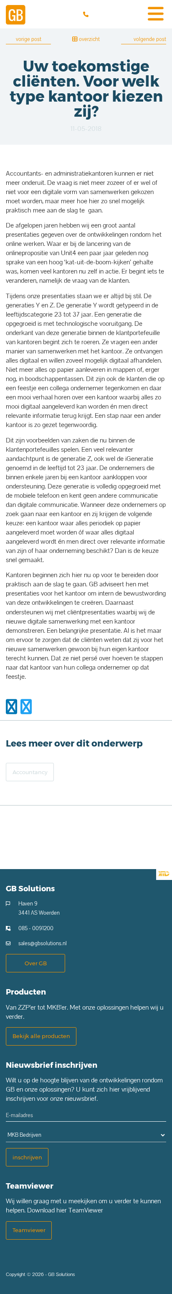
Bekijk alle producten (41, 1036)
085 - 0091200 (35, 928)
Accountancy (30, 772)
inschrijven (27, 1157)
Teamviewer (29, 1230)
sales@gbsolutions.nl (42, 943)
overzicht (89, 39)
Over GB (36, 963)
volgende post (150, 39)
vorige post (28, 39)
